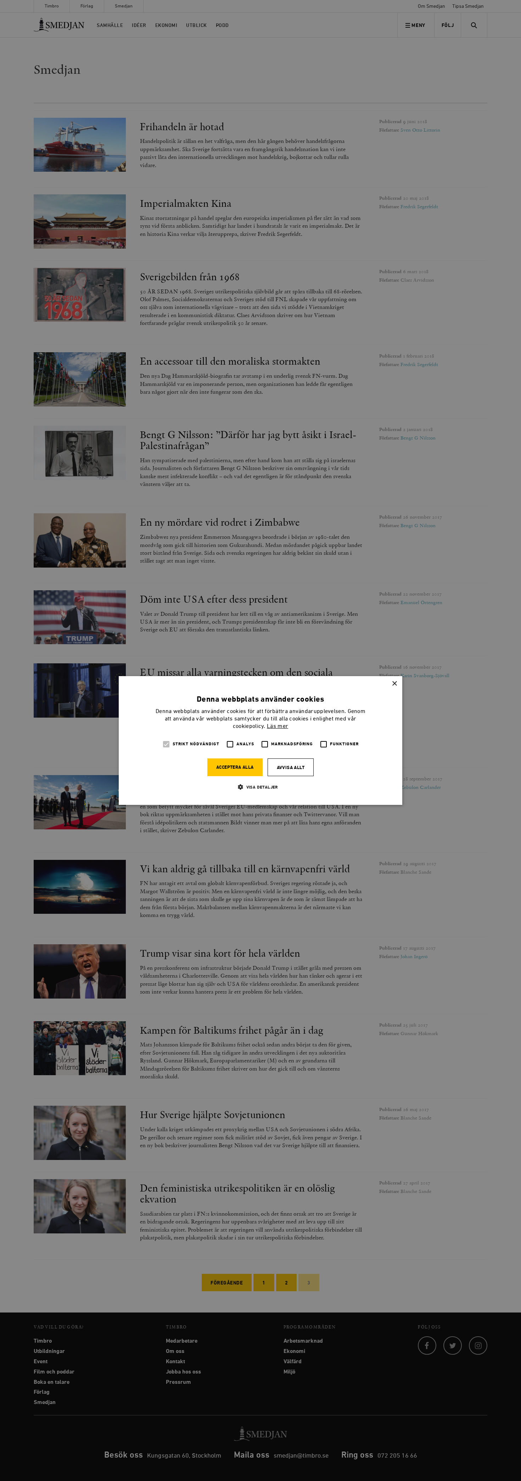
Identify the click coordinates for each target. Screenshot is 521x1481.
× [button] (394, 683)
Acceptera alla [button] (235, 767)
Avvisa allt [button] (290, 768)
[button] (260, 787)
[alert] (260, 740)
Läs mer (277, 726)
